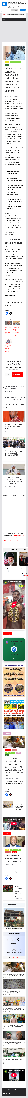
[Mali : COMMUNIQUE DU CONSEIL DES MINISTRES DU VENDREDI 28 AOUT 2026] (8, 808)
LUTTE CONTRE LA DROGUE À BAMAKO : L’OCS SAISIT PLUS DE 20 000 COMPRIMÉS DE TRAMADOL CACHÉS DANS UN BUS (13, 992)
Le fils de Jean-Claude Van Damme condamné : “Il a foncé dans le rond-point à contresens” (14, 387)
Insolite (14, 852)
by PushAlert (4, 11)
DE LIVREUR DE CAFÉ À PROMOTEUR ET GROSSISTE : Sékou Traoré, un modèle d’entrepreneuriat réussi (13, 1026)
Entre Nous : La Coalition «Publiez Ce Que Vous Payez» (14, 426)
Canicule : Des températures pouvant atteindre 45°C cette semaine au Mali (14, 397)
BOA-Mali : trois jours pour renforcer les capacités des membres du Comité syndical (13, 1060)
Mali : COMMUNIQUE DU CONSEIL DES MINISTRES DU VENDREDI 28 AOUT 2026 (19, 807)
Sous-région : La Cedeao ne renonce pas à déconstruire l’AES (13, 453)
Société (7, 64)
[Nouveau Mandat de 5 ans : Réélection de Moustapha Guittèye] (8, 323)
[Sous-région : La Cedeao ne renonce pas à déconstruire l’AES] (14, 438)
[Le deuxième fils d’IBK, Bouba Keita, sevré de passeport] (14, 841)
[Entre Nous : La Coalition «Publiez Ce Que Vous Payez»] (14, 412)
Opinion (18, 752)
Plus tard (14, 10)
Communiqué (8, 749)
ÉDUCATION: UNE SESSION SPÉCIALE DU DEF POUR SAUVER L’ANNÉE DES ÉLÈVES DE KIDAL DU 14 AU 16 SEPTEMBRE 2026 (14, 767)
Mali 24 (14, 1089)
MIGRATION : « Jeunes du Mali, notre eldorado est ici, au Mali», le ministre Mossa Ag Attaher (14, 480)
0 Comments (15, 96)
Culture (14, 749)
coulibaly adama (16, 778)
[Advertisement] (14, 31)
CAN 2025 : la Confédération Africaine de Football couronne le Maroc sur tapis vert (19, 891)
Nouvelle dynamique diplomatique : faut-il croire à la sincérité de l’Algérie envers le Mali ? (14, 1043)
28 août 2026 (8, 977)
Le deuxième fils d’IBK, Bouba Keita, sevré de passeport (13, 858)
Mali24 (15, 94)
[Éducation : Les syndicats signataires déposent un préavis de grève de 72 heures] (8, 341)
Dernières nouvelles (10, 752)
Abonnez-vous (17, 374)
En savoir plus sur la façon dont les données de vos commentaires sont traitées (13, 538)
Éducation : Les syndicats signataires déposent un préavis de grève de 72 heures (8, 348)
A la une (7, 849)
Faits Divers (8, 852)
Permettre (23, 10)
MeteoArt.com (16, 957)
